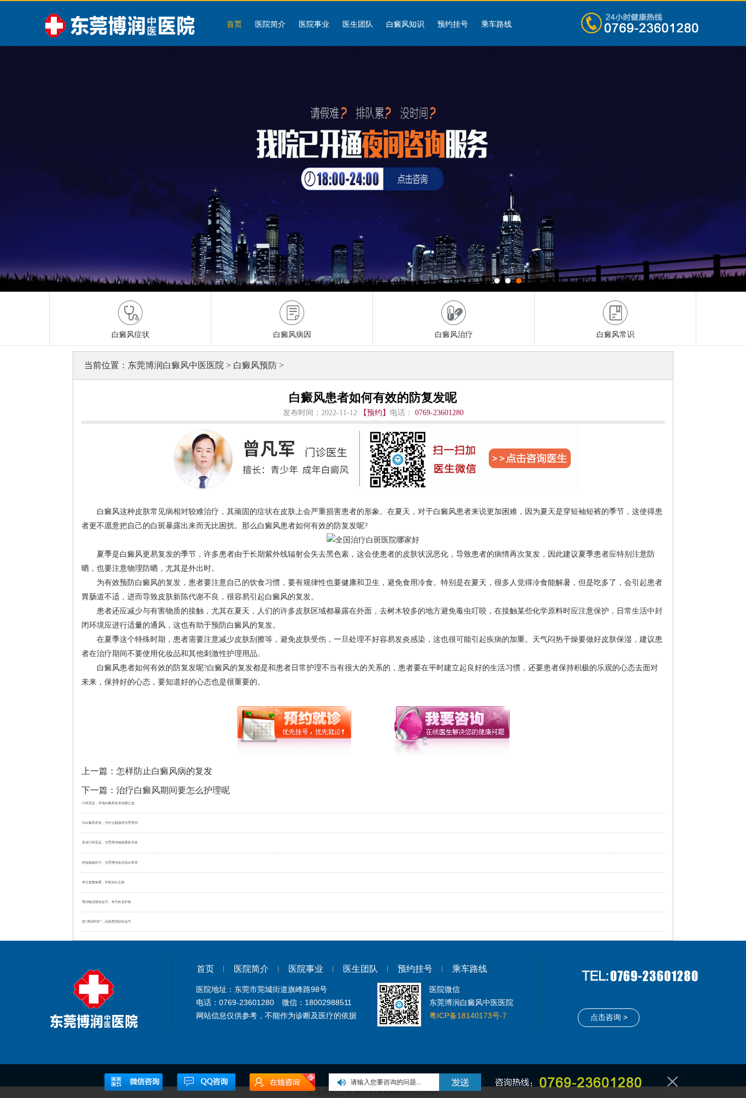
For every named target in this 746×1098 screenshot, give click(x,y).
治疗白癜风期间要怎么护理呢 (173, 790)
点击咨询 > (608, 1017)
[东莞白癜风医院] (124, 23)
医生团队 (357, 24)
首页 (234, 24)
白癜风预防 (255, 365)
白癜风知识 (405, 24)
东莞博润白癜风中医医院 (176, 365)
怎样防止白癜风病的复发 (164, 771)
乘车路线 (496, 24)
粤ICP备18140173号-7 (468, 1015)
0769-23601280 (439, 413)
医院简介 (270, 24)
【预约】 (374, 413)
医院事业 (314, 24)
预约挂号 (452, 24)
